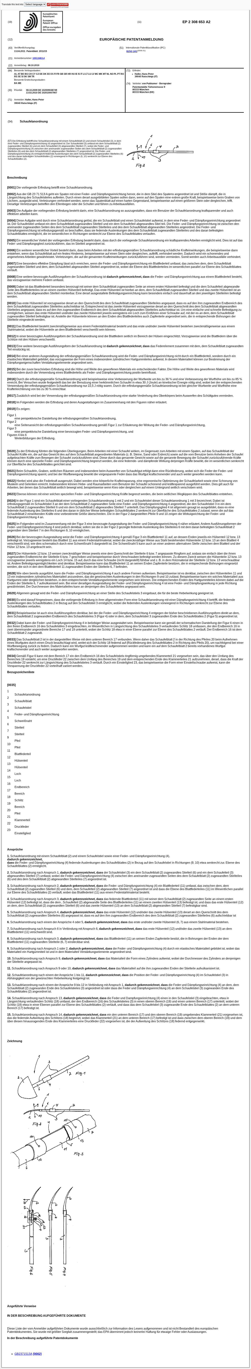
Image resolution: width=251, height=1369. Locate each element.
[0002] (37, 1353)
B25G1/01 (131, 51)
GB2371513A (23, 1353)
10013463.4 (39, 58)
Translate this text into (12, 4)
